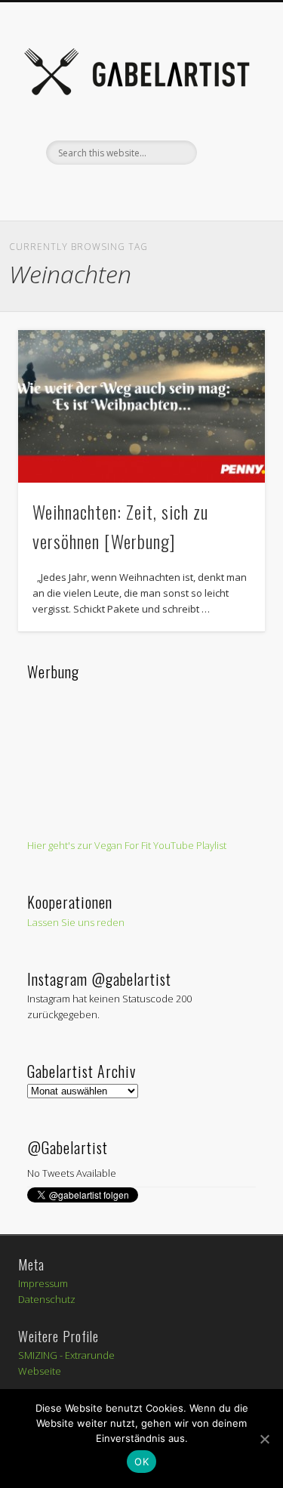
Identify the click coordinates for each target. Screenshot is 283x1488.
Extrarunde (90, 1355)
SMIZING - (41, 1355)
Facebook (47, 190)
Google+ (201, 190)
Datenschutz (46, 1299)
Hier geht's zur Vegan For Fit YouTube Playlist (126, 845)
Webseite (39, 1371)
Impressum (43, 1283)
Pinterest (109, 190)
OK (141, 1462)
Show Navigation (229, 135)
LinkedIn (232, 190)
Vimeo (140, 190)
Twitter (78, 190)
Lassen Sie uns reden (76, 922)
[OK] (264, 1438)
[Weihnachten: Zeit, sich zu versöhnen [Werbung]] (141, 406)
